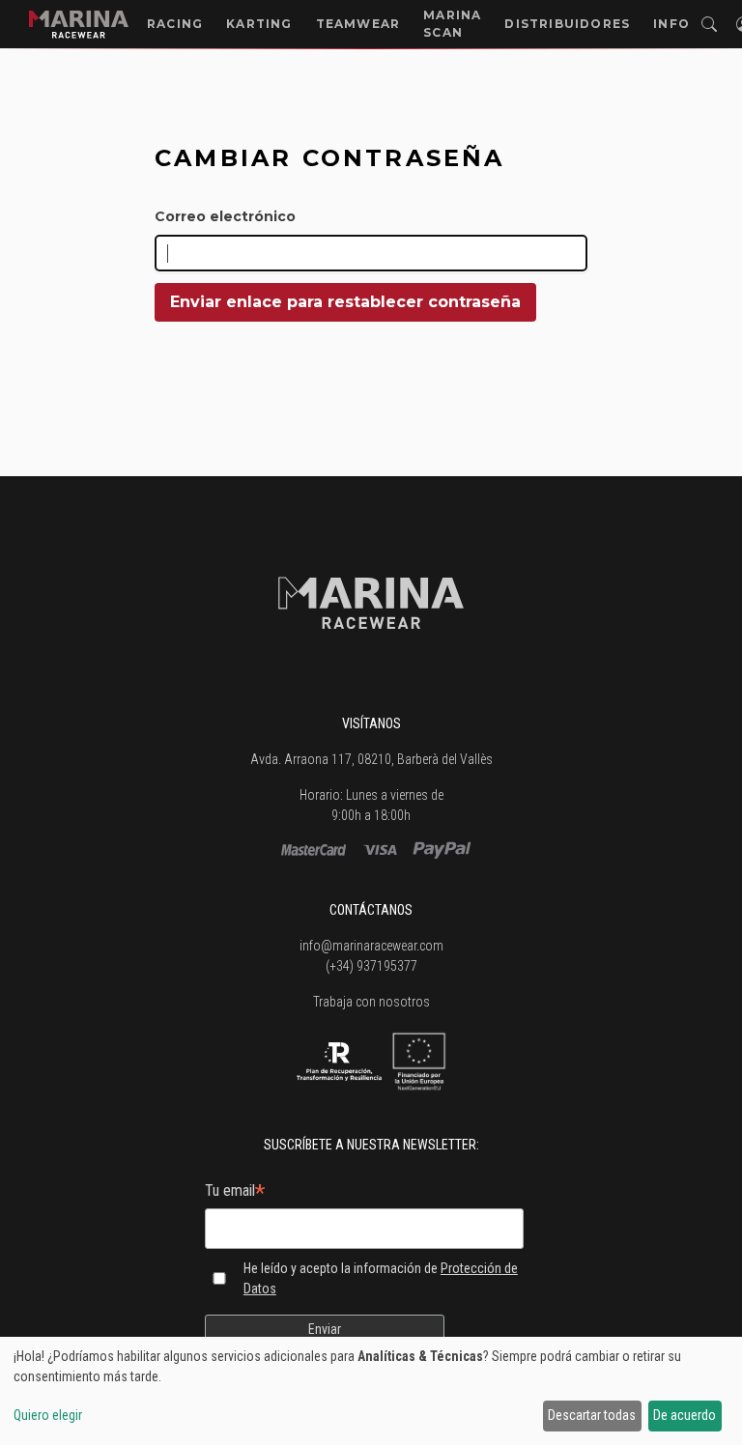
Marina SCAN (452, 24)
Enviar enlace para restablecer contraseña (345, 302)
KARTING (259, 23)
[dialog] (371, 1391)
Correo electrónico (225, 216)
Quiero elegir (48, 1415)
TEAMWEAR (358, 23)
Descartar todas (592, 1415)
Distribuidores (567, 23)
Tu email (235, 1192)
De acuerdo (684, 1415)
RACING (175, 23)
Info (671, 23)
